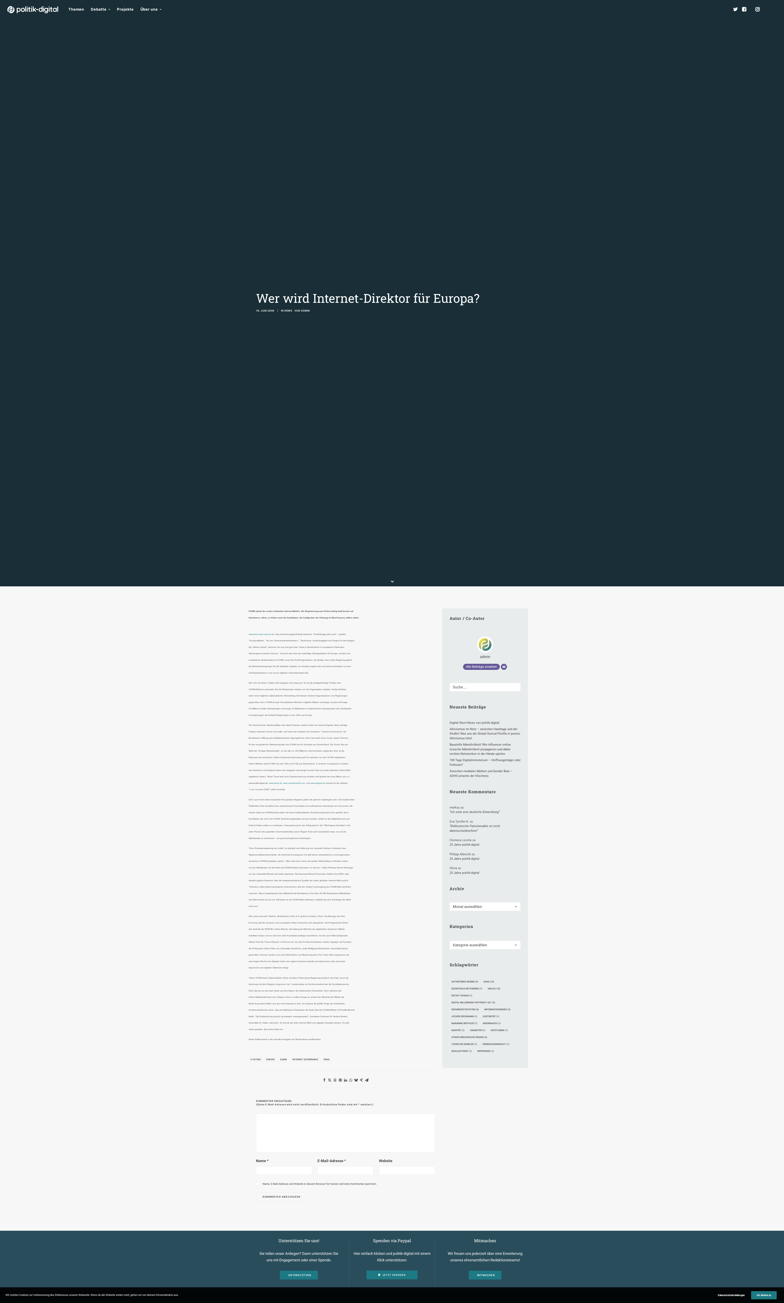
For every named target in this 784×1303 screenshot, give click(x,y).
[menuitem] (76, 9)
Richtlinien (499, 1030)
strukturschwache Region (469, 1037)
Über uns (149, 9)
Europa (270, 1059)
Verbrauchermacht (495, 1044)
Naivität (457, 1030)
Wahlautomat (461, 1051)
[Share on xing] (361, 1080)
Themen (76, 9)
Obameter (477, 1030)
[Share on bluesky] (356, 1080)
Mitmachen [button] (486, 1275)
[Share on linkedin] (345, 1080)
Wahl (327, 1059)
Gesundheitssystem (465, 1009)
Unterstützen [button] (299, 1275)
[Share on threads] (334, 1080)
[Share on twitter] (329, 1080)
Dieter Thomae (461, 995)
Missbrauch (492, 1023)
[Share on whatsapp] (350, 1080)
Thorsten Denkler (464, 1044)
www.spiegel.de (318, 783)
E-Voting (256, 1059)
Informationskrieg (497, 1009)
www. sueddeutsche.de (294, 783)
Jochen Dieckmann (464, 1016)
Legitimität (491, 1016)
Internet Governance (305, 1059)
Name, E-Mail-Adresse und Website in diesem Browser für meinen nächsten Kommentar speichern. (320, 1183)
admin (305, 310)
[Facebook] (746, 9)
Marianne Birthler (464, 1023)
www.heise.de (275, 783)
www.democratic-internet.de (261, 634)
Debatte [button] (98, 9)
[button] (775, 9)
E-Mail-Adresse (331, 1161)
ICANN (283, 1059)
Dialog (494, 988)
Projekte (125, 9)
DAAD (489, 981)
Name (262, 1161)
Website (385, 1161)
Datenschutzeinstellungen (731, 1295)
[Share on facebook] (324, 1080)
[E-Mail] (504, 667)
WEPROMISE (485, 1051)
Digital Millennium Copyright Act (473, 1002)
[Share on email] (366, 1080)
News (288, 310)
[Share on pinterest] (340, 1080)
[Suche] (485, 687)
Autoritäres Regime (464, 981)
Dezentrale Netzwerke (466, 988)
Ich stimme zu (764, 1295)
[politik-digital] (32, 9)
